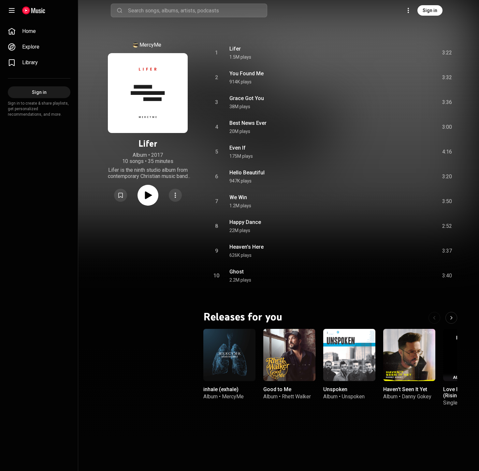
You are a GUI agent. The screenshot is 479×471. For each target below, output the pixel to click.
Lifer (235, 49)
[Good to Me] (289, 355)
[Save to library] (120, 195)
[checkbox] (447, 53)
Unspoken (335, 389)
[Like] (398, 53)
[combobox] (197, 10)
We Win (238, 197)
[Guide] (12, 10)
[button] (120, 195)
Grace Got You (246, 98)
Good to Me (277, 389)
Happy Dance (245, 222)
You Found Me (246, 73)
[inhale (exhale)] (229, 355)
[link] (39, 31)
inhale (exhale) (221, 389)
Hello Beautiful (247, 172)
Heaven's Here (246, 247)
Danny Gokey (416, 396)
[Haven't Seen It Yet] (409, 355)
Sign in (430, 10)
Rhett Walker (296, 396)
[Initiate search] (119, 10)
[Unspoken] (349, 355)
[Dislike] (410, 53)
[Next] (451, 318)
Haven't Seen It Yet (405, 389)
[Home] (33, 10)
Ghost (236, 272)
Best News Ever (248, 123)
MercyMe (150, 45)
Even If (237, 148)
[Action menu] (175, 195)
